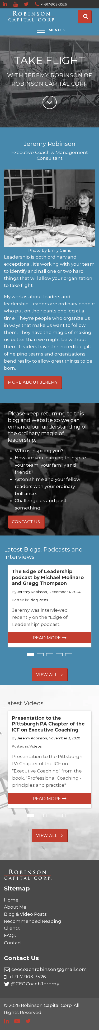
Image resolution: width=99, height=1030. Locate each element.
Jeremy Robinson (32, 592)
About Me (15, 907)
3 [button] (49, 654)
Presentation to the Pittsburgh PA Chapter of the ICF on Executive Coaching (48, 724)
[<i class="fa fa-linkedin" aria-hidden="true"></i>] (5, 4)
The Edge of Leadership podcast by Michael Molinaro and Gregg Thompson (48, 577)
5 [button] (68, 654)
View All (47, 674)
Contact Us (26, 521)
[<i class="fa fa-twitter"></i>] (26, 4)
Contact (13, 942)
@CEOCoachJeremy (35, 983)
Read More (47, 637)
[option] (49, 606)
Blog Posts (39, 600)
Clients (12, 928)
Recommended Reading (32, 921)
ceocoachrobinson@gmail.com (49, 969)
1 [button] (30, 654)
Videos (35, 746)
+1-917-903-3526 (27, 976)
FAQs (10, 935)
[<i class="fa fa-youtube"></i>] (16, 4)
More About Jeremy (33, 382)
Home (11, 900)
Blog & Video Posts (25, 914)
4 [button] (59, 654)
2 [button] (40, 654)
